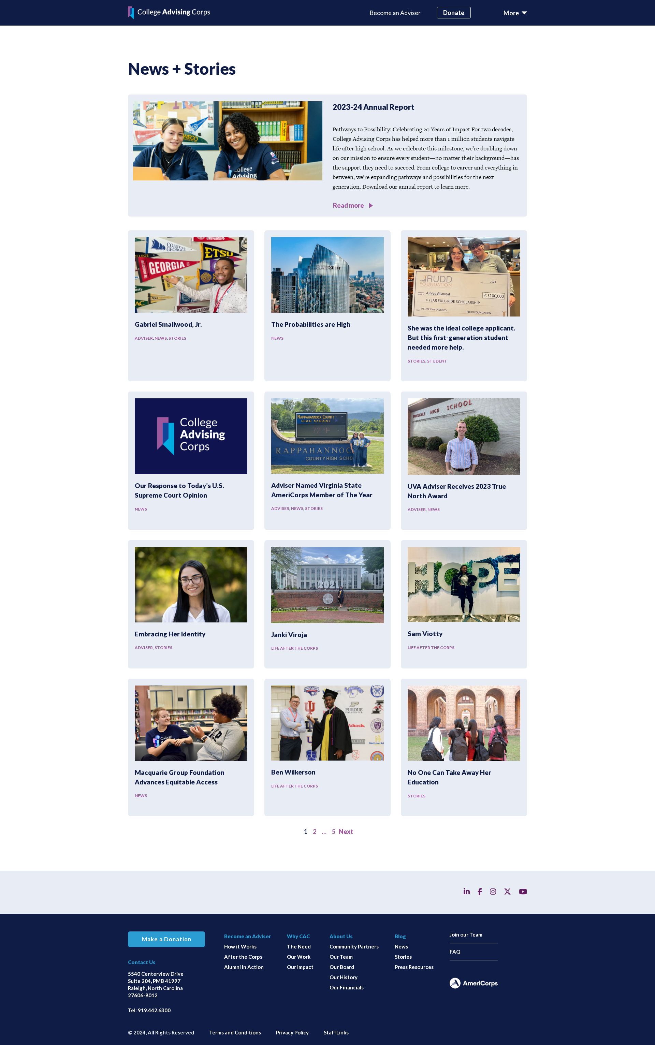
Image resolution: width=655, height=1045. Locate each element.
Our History (344, 977)
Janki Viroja (289, 634)
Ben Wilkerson (293, 772)
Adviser (144, 338)
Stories (177, 338)
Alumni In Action (244, 967)
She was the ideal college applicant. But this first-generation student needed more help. (461, 337)
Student (437, 361)
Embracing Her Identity (170, 634)
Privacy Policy (292, 1032)
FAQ (455, 951)
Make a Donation (166, 939)
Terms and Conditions (235, 1032)
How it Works (240, 946)
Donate (453, 12)
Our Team (341, 957)
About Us (341, 936)
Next (346, 831)
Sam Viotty (425, 633)
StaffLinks (336, 1032)
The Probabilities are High (310, 324)
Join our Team (466, 934)
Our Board (342, 967)
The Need (299, 946)
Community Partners (354, 946)
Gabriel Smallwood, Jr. (168, 324)
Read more (349, 205)
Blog (400, 936)
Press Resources (414, 967)
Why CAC (298, 936)
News (161, 338)
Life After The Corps (294, 648)
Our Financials (347, 987)
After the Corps (243, 957)
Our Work (298, 957)
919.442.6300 (154, 1010)
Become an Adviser (395, 12)
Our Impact (300, 967)
